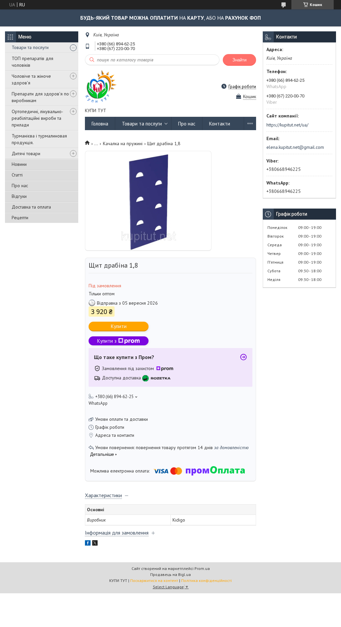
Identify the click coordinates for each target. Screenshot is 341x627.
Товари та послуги (30, 47)
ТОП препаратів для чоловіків (32, 61)
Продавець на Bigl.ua (170, 574)
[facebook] (88, 544)
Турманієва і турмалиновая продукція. (39, 139)
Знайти (239, 59)
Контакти (219, 123)
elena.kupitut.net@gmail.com (295, 147)
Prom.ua (202, 568)
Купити (119, 326)
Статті (17, 175)
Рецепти (20, 218)
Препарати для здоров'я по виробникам (40, 97)
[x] (95, 544)
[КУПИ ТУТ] (101, 86)
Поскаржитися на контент (154, 580)
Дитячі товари (26, 153)
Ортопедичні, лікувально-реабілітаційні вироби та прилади (37, 118)
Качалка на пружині (123, 143)
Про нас (20, 186)
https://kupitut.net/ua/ (287, 125)
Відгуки (19, 196)
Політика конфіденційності (206, 580)
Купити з (107, 341)
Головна (100, 123)
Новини (19, 164)
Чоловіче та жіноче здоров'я (31, 79)
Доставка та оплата (31, 207)
